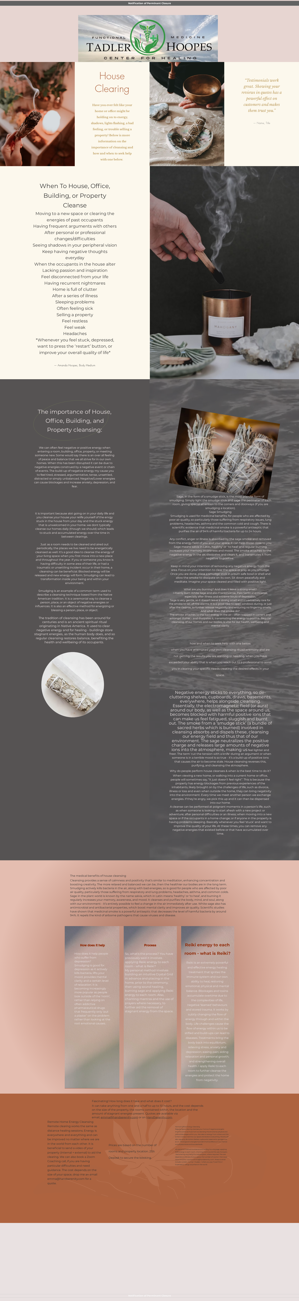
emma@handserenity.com (119, 1117)
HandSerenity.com (159, 1117)
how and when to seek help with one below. (220, 643)
